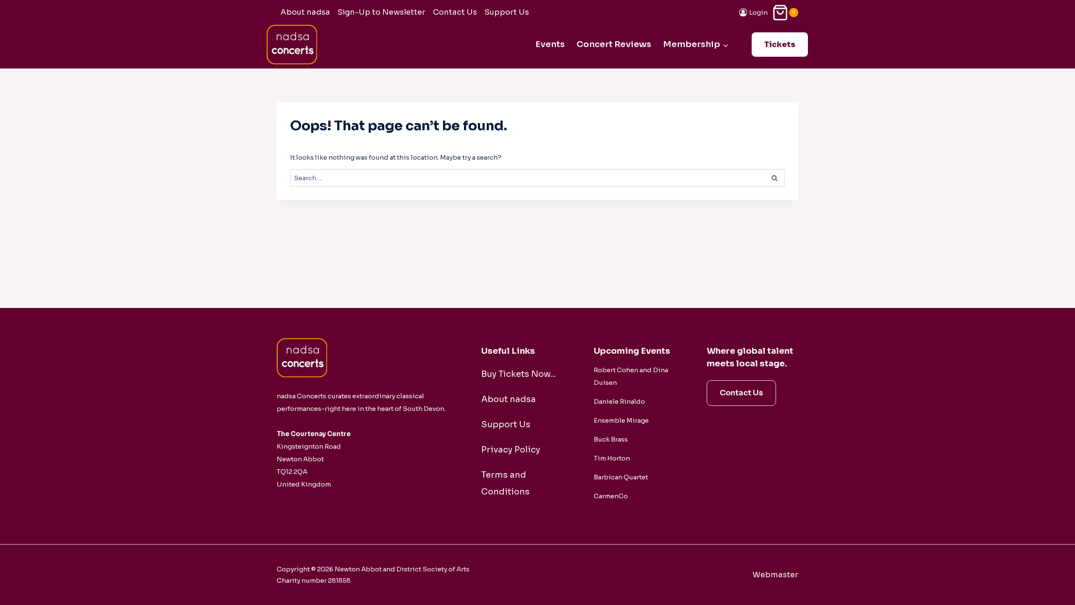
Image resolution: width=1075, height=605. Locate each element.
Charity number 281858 (314, 580)
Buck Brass (611, 439)
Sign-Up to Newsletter (381, 12)
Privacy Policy (510, 450)
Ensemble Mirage (621, 420)
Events (550, 44)
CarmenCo (611, 496)
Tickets (779, 44)
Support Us (507, 12)
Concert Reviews (614, 44)
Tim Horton (612, 458)
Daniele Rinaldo (619, 401)
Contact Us (455, 12)
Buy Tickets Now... (518, 374)
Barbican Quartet (621, 477)
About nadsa (305, 12)
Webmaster (775, 574)
